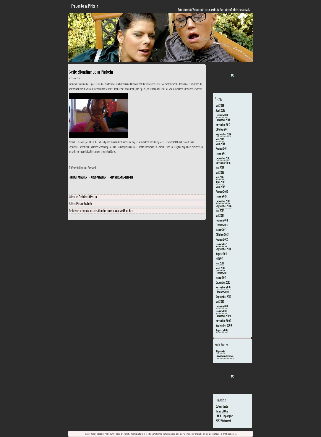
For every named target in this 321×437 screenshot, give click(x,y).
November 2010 (223, 287)
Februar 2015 (222, 191)
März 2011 (220, 268)
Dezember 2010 (223, 282)
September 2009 (224, 325)
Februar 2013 (222, 225)
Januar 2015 (221, 196)
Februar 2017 (221, 148)
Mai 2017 (220, 139)
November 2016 (223, 163)
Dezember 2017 (223, 120)
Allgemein (220, 351)
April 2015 (220, 182)
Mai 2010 (220, 301)
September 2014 (223, 206)
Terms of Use (222, 411)
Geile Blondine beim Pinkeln (91, 72)
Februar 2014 (222, 220)
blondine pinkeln (106, 210)
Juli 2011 (219, 258)
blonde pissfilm (89, 210)
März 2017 (220, 144)
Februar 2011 (221, 273)
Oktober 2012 (222, 234)
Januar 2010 (221, 311)
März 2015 (220, 187)
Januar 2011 (221, 277)
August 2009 (222, 330)
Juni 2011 (220, 263)
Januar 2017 (221, 153)
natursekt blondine (124, 210)
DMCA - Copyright (224, 416)
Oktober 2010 (222, 292)
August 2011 (221, 254)
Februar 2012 (222, 239)
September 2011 (223, 249)
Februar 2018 (222, 115)
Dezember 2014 (223, 201)
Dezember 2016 (223, 158)
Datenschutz (222, 406)
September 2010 (223, 297)
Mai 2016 (220, 172)
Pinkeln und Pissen (88, 197)
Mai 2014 (220, 215)
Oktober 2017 (222, 129)
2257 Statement (223, 421)
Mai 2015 (220, 177)
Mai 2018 (220, 105)
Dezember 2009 (223, 316)
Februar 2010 (222, 306)
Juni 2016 (220, 168)
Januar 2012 (221, 244)
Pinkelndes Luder (84, 203)
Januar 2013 (221, 230)
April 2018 (220, 110)
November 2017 (223, 125)
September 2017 (223, 134)
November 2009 (223, 321)
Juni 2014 (220, 210)
